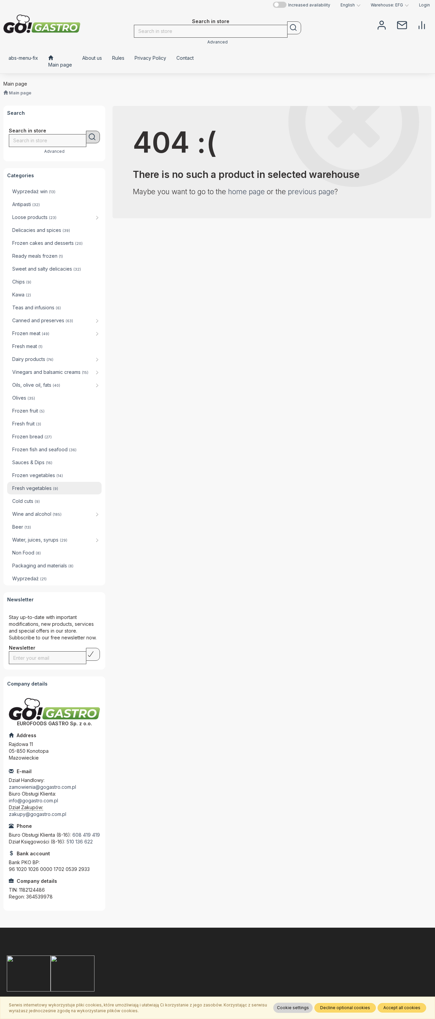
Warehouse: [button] (387, 5)
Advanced (217, 42)
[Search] (294, 27)
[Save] (93, 654)
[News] (402, 24)
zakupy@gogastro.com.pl (37, 814)
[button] (350, 5)
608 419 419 (86, 835)
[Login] (382, 24)
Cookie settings (293, 1007)
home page (246, 191)
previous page (311, 191)
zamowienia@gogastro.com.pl (42, 787)
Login (424, 5)
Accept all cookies (401, 1007)
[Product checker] (422, 24)
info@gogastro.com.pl (33, 800)
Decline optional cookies (345, 1007)
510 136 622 (80, 841)
